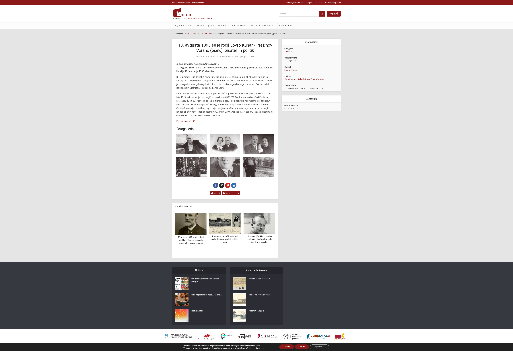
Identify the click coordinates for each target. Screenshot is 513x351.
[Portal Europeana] (226, 336)
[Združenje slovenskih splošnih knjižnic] (267, 336)
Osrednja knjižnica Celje (244, 56)
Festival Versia (197, 311)
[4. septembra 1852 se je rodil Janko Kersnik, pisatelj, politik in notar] (225, 223)
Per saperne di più (185, 121)
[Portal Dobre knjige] (318, 336)
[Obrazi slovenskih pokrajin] (292, 336)
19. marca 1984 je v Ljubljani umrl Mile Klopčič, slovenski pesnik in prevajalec (259, 239)
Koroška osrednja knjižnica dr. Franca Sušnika (304, 79)
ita (316, 2)
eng (311, 2)
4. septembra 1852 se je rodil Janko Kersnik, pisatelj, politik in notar (225, 239)
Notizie (222, 25)
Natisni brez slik (232, 193)
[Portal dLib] (244, 336)
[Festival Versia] (182, 315)
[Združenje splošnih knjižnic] (340, 336)
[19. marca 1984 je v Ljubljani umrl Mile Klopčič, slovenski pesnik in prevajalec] (259, 223)
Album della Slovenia (261, 25)
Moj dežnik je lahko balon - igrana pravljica (205, 280)
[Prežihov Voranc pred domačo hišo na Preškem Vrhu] (258, 167)
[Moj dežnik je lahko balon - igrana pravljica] (182, 283)
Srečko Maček (290, 70)
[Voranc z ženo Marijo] (258, 144)
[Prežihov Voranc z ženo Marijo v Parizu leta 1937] (225, 144)
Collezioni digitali (204, 25)
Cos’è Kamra (285, 25)
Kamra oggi (289, 51)
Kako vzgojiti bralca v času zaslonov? (206, 295)
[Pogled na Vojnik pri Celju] (239, 299)
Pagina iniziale (182, 25)
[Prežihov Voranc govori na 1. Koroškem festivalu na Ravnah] (191, 167)
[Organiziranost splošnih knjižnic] (206, 336)
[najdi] (322, 14)
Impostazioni (319, 347)
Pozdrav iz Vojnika (256, 311)
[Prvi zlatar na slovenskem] (239, 283)
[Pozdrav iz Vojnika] (239, 315)
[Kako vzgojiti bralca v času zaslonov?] (182, 299)
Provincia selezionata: (188, 2)
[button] (268, 234)
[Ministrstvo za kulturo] (178, 336)
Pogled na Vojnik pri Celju (259, 295)
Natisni (216, 193)
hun (320, 2)
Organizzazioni (238, 25)
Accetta (286, 347)
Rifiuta (302, 347)
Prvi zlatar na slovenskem (259, 279)
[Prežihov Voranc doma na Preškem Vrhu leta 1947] (191, 144)
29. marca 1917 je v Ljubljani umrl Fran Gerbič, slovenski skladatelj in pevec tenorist (191, 240)
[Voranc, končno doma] (225, 167)
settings (257, 348)
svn (307, 2)
